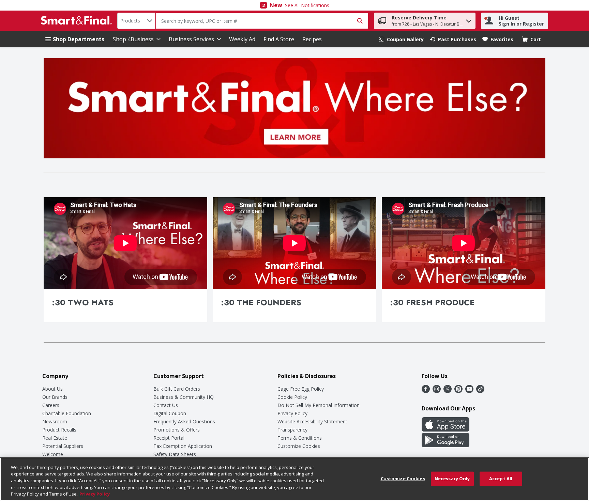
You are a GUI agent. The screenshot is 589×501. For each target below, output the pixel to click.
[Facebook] (426, 391)
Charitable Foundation (66, 413)
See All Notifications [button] (307, 5)
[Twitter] (447, 391)
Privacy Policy (292, 413)
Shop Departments (78, 39)
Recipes (312, 39)
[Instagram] (437, 391)
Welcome (52, 454)
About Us (52, 389)
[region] (294, 479)
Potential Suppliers (62, 446)
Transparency (292, 429)
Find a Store (278, 39)
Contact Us (165, 405)
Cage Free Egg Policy (300, 389)
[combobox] (136, 21)
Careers (50, 405)
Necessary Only (452, 478)
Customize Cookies (298, 446)
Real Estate (54, 438)
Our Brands (54, 397)
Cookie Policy (292, 397)
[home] (78, 21)
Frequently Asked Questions (184, 421)
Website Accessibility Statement (312, 421)
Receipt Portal (168, 438)
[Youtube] (469, 391)
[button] (468, 19)
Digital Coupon (169, 413)
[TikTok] (480, 391)
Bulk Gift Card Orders (176, 389)
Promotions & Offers (176, 429)
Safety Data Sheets (174, 454)
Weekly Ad (242, 39)
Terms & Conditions (299, 438)
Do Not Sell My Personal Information (318, 405)
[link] (401, 39)
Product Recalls (59, 429)
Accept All (500, 478)
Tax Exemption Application (182, 446)
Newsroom (54, 421)
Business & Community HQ (183, 397)
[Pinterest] (458, 391)
